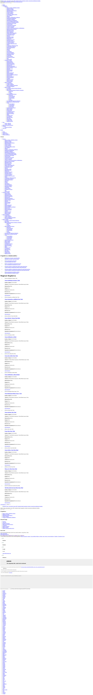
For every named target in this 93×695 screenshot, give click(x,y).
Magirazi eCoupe (10, 67)
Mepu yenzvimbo (24, 536)
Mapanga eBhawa (10, 11)
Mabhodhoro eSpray (10, 54)
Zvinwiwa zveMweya (10, 53)
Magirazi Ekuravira (10, 77)
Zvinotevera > (3, 504)
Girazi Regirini (11, 105)
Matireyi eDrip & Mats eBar (9, 165)
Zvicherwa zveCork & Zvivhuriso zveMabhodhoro (15, 28)
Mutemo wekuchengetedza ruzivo (8, 528)
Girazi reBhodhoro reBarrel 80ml (12, 374)
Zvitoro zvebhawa (10, 13)
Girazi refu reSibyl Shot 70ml (11, 355)
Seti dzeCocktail (9, 24)
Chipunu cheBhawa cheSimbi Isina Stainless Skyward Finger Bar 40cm (17, 270)
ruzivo (9, 295)
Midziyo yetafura (8, 87)
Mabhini (8, 16)
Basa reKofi (9, 89)
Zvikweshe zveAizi (10, 36)
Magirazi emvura (10, 80)
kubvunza (6, 295)
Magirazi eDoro (9, 61)
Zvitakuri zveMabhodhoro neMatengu (13, 17)
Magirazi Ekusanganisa (11, 47)
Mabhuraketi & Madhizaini (11, 18)
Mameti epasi (9, 38)
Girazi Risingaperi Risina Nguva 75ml (13, 393)
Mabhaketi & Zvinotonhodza (12, 20)
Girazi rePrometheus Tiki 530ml (10, 261)
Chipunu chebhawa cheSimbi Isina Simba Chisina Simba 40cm (15, 267)
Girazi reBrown (11, 104)
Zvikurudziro (9, 55)
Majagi (8, 44)
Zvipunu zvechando (10, 42)
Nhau (3, 122)
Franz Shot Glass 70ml (10, 431)
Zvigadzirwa (5, 5)
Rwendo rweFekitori (8, 127)
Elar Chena (9, 118)
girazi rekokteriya (51, 536)
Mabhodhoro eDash (10, 30)
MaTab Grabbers (10, 56)
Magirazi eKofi (7, 197)
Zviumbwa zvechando (10, 39)
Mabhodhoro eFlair (10, 37)
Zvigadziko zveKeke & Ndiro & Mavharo (14, 88)
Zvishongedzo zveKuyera (11, 46)
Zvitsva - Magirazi (8, 124)
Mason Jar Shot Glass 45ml (11, 468)
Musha (4, 4)
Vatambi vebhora (10, 83)
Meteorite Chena (10, 117)
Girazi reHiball (33, 536)
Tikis (8, 58)
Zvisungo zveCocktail (10, 26)
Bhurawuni (11, 91)
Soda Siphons (9, 51)
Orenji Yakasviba (12, 96)
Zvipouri (8, 50)
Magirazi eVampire (10, 79)
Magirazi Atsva (9, 75)
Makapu (8, 49)
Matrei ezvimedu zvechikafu (12, 29)
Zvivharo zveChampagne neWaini (13, 22)
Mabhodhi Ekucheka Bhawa (12, 10)
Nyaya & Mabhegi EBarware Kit (12, 21)
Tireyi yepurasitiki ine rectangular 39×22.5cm (12, 264)
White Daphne (9, 119)
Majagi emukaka (10, 108)
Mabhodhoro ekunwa (10, 63)
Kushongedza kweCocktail (11, 23)
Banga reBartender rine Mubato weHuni (11, 273)
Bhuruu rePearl (9, 109)
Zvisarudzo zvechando (11, 41)
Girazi (8, 102)
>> (6, 504)
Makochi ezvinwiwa (10, 31)
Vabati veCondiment (10, 27)
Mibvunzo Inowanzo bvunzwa (8, 125)
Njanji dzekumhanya (10, 52)
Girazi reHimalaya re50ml (10, 337)
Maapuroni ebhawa (10, 8)
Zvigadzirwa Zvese (61, 536)
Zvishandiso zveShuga (11, 111)
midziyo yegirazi (5, 133)
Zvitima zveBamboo (10, 84)
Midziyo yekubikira (8, 82)
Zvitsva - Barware (8, 123)
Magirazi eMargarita (10, 72)
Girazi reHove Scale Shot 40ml (11, 450)
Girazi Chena (11, 106)
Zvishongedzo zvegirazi (11, 33)
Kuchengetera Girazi (10, 34)
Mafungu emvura (10, 121)
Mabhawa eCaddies (10, 9)
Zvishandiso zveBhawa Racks (12, 14)
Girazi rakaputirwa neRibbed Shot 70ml (14, 299)
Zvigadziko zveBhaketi (11, 19)
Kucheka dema (9, 110)
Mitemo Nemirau (5, 527)
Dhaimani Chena (10, 115)
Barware (6, 6)
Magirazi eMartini (10, 73)
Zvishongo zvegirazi (8, 60)
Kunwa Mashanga (8, 164)
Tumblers (8, 78)
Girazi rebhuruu (11, 103)
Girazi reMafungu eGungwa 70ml (12, 280)
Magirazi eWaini (9, 81)
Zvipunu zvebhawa (10, 12)
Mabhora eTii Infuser (10, 113)
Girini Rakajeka (9, 230)
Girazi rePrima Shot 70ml (10, 412)
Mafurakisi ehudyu (10, 40)
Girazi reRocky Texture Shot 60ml (12, 318)
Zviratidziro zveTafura (10, 57)
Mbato (8, 114)
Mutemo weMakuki (6, 526)
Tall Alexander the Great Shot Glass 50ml (14, 487)
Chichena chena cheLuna (11, 107)
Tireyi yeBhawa (9, 15)
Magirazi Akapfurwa (10, 76)
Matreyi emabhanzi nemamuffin (12, 85)
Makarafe (8, 68)
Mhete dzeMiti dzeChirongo (11, 94)
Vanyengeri (9, 48)
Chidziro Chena (9, 120)
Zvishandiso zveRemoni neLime (12, 45)
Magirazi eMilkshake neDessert (12, 74)
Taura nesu (4, 128)
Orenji (10, 92)
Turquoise (10, 93)
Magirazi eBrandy (10, 62)
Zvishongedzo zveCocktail (11, 25)
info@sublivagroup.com (18, 1)
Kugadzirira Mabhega (10, 86)
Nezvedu (4, 126)
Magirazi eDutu (9, 70)
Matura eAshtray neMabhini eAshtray (13, 7)
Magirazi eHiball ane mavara (10, 199)
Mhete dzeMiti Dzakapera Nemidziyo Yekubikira (15, 90)
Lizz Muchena (9, 116)
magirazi (28, 536)
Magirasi (8, 35)
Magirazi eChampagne (11, 64)
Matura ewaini (9, 59)
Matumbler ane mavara (9, 198)
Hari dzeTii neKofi (10, 112)
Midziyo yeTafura (39, 536)
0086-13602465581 (7, 1)
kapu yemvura (45, 536)
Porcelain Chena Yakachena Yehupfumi (13, 100)
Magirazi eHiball (10, 69)
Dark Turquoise (11, 97)
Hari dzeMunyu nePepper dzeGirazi (13, 101)
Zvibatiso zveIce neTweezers (12, 43)
